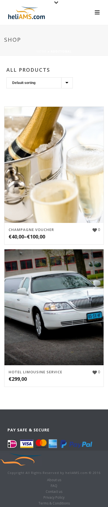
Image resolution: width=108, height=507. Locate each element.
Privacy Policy (54, 497)
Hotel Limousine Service (35, 371)
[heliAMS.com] (21, 458)
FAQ (54, 486)
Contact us (54, 491)
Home (42, 51)
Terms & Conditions (54, 503)
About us (54, 480)
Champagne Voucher (31, 229)
